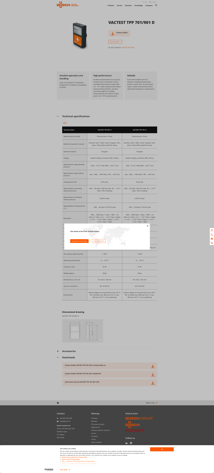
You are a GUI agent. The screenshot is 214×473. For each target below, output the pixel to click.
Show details (64, 469)
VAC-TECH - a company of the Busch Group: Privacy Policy (80, 465)
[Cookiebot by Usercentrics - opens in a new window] (49, 469)
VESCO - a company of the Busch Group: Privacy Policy (79, 463)
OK (162, 449)
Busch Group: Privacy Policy (71, 459)
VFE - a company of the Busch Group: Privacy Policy (78, 461)
